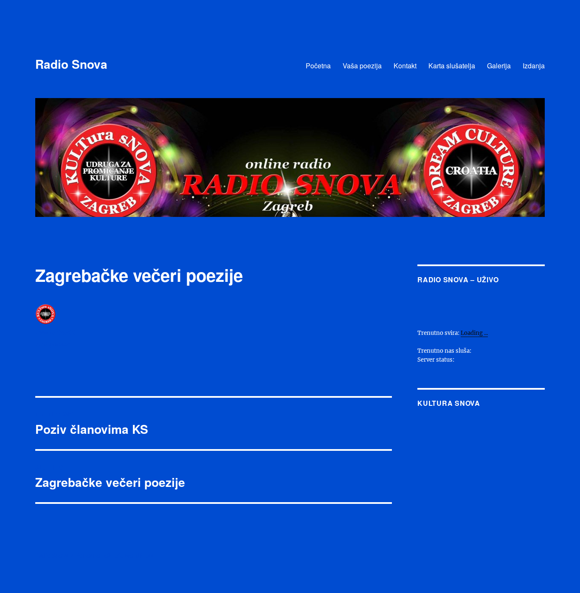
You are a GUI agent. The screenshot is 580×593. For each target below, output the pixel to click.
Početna (318, 65)
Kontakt (405, 65)
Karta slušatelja (451, 65)
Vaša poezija (362, 65)
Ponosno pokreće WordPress (115, 555)
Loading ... (474, 333)
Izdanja (534, 65)
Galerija (499, 65)
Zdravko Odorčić (55, 332)
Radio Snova (71, 64)
